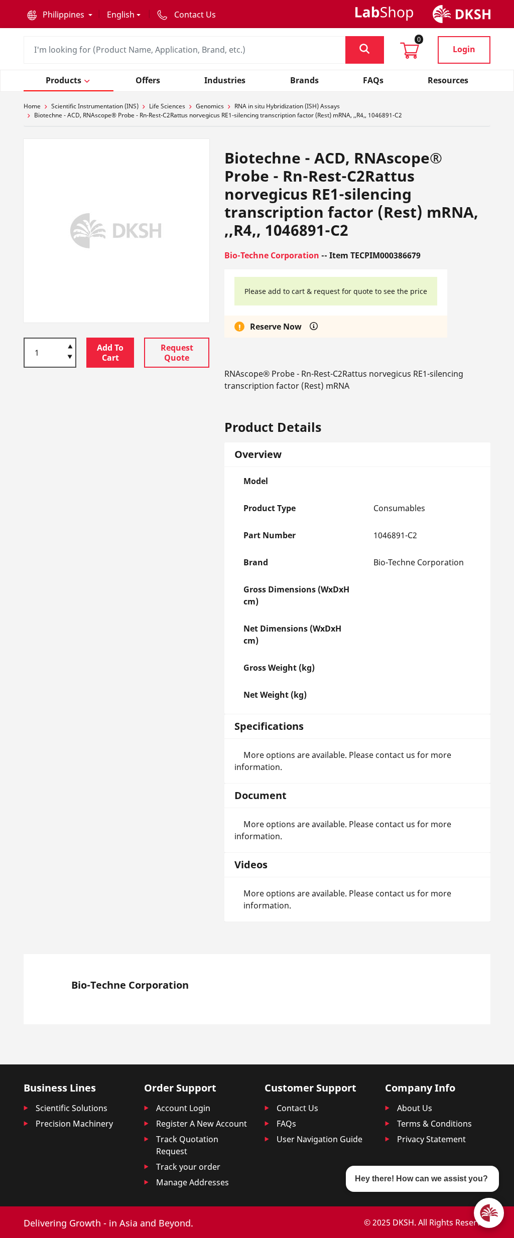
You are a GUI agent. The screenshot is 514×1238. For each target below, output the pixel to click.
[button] (59, 15)
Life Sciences (167, 106)
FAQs (286, 1123)
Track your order (188, 1166)
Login (464, 49)
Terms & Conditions (434, 1123)
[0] (409, 53)
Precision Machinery (74, 1123)
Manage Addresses (192, 1182)
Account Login (183, 1108)
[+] (70, 345)
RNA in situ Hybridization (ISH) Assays (287, 106)
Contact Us (297, 1108)
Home (32, 106)
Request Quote (177, 352)
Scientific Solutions (71, 1108)
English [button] (121, 14)
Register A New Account (201, 1123)
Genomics (210, 106)
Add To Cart (110, 352)
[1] (70, 357)
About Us (414, 1108)
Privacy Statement (431, 1139)
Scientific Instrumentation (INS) (95, 106)
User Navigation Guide (319, 1139)
